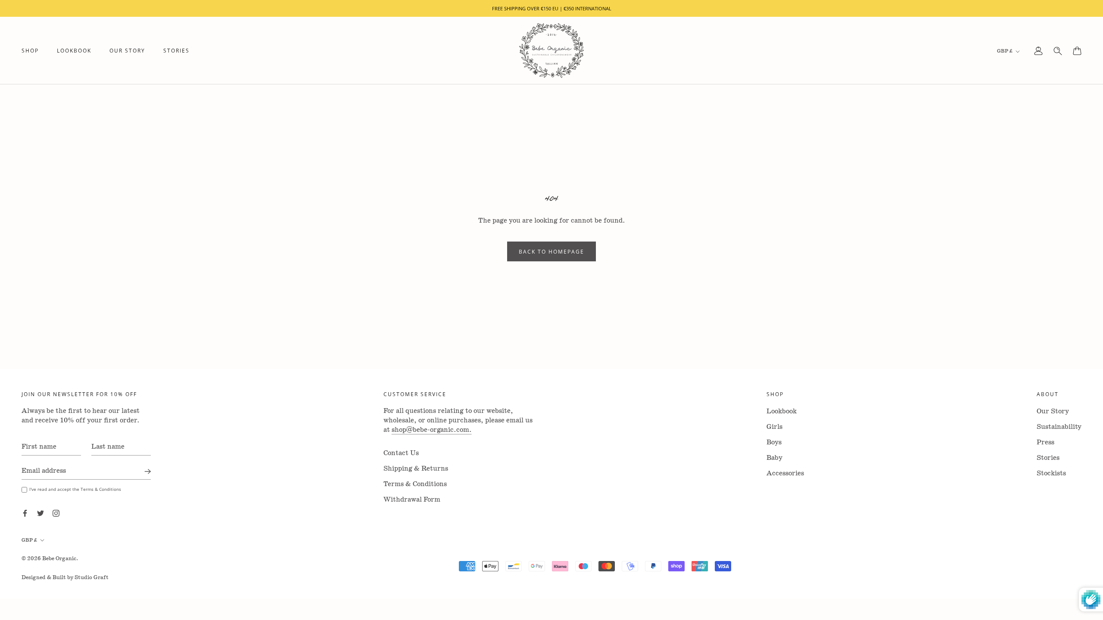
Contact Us (401, 453)
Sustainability (1059, 426)
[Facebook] (25, 513)
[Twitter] (40, 513)
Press (1045, 442)
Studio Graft (92, 577)
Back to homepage (551, 251)
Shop (30, 50)
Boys (774, 442)
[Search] (1057, 50)
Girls (774, 426)
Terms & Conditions (415, 484)
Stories (176, 50)
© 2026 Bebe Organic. (50, 558)
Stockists (1051, 473)
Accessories (785, 473)
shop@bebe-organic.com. (432, 429)
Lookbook (74, 50)
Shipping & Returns (415, 468)
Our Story (127, 50)
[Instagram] (56, 513)
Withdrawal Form (411, 499)
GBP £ (1005, 51)
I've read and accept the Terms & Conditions (75, 489)
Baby (774, 457)
